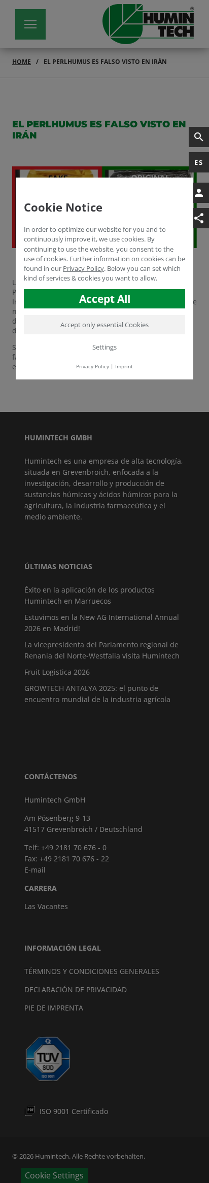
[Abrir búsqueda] (199, 137)
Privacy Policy (83, 268)
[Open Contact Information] (199, 193)
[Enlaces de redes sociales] (199, 218)
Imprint (124, 366)
